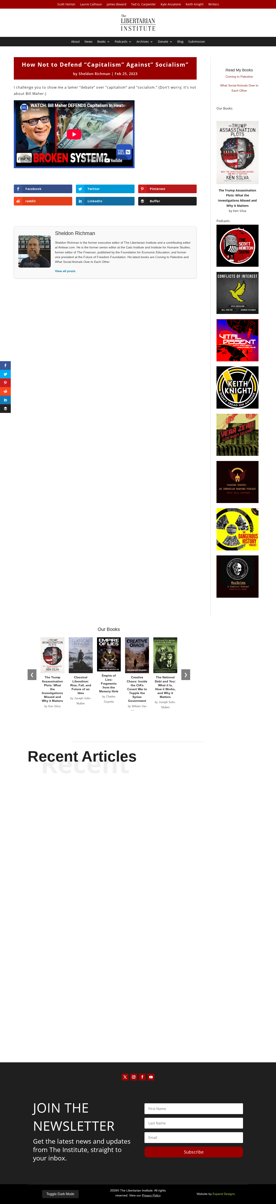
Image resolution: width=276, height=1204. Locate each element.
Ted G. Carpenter (143, 4)
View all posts (65, 271)
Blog (180, 42)
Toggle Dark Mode (60, 1194)
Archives (142, 42)
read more (138, 814)
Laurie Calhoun (91, 4)
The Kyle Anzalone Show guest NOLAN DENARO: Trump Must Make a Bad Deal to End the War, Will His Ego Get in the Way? (138, 838)
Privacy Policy (151, 1195)
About (75, 42)
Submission (196, 42)
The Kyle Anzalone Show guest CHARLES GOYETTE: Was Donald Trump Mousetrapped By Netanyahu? (138, 795)
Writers (213, 4)
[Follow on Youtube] (150, 1077)
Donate (163, 42)
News (89, 42)
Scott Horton (66, 4)
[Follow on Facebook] (142, 1077)
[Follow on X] (125, 1077)
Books (101, 42)
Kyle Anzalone (171, 4)
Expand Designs (224, 1194)
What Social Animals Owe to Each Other (239, 88)
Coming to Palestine (239, 76)
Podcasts (121, 42)
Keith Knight (195, 4)
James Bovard (116, 4)
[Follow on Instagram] (133, 1077)
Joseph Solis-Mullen (130, 1025)
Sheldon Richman (94, 73)
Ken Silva (239, 211)
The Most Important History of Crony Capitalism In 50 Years (138, 1017)
